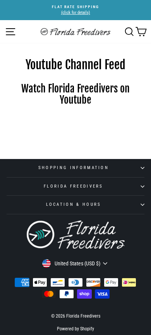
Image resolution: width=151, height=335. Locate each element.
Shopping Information (73, 167)
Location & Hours (73, 204)
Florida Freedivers (73, 186)
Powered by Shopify (75, 329)
